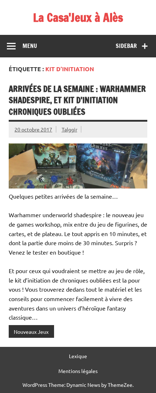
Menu (29, 46)
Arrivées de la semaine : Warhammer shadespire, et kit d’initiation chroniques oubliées (77, 100)
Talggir (69, 129)
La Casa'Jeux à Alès (78, 17)
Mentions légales (78, 370)
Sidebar (126, 46)
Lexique (78, 355)
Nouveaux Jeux (31, 331)
